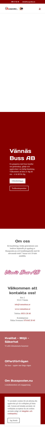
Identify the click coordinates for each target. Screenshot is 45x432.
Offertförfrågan (17, 181)
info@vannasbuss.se (22, 304)
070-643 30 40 (29, 320)
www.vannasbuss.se (22, 309)
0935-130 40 (26, 313)
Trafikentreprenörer (19, 188)
